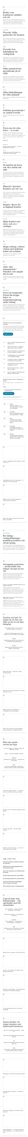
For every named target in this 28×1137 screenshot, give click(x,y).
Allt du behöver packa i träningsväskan (13, 886)
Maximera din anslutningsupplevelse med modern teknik (13, 867)
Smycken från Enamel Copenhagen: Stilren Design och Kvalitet (12, 882)
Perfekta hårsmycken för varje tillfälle (13, 875)
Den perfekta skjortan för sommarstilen (13, 878)
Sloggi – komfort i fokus (9, 858)
